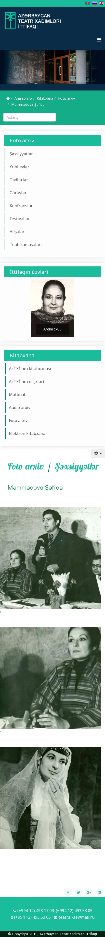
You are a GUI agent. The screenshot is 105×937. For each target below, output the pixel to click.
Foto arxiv (66, 98)
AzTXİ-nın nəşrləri (26, 381)
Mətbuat (17, 394)
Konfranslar (21, 205)
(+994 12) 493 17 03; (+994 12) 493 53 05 (55, 910)
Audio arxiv (19, 407)
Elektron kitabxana (27, 433)
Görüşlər (18, 192)
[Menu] (99, 39)
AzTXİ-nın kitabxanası (30, 368)
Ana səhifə (23, 98)
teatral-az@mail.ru (77, 917)
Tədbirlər (19, 180)
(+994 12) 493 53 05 (32, 917)
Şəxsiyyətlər (21, 154)
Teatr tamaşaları (26, 244)
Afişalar (17, 231)
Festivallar (20, 218)
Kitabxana (45, 98)
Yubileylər (19, 167)
